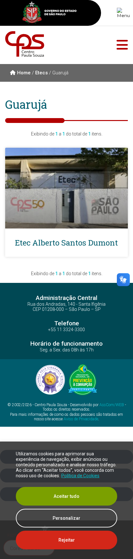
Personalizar (66, 518)
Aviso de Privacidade (81, 419)
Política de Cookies (80, 475)
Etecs (41, 73)
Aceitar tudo (66, 496)
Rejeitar (66, 540)
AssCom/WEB (111, 405)
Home (24, 73)
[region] (66, 500)
